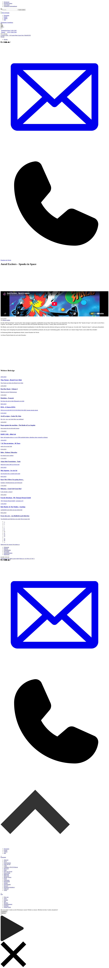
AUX (8, 32)
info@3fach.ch (20, 558)
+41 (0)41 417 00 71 (29, 558)
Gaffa (5, 865)
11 (4, 533)
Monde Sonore (7, 877)
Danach (3, 32)
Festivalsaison (7, 863)
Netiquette (6, 547)
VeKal (5, 890)
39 (4, 540)
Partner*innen (7, 907)
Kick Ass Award (8, 871)
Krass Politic (7, 873)
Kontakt (6, 900)
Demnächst (4, 30)
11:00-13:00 (13, 30)
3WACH (6, 860)
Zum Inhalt (6, 5)
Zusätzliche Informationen (10, 6)
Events (5, 17)
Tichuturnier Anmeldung (7, 22)
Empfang (6, 905)
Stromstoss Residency (9, 887)
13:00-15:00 (13, 32)
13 (4, 536)
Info (5, 19)
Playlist (6, 39)
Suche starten (22, 9)
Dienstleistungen (8, 904)
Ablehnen (3, 913)
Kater (8, 30)
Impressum (6, 554)
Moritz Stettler (6, 320)
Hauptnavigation (8, 3)
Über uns (6, 897)
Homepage (6, 2)
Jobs (5, 901)
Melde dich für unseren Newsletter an (10, 544)
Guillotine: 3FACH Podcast (11, 867)
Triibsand (6, 888)
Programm (6, 15)
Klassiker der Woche (6, 260)
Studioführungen (8, 553)
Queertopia (6, 880)
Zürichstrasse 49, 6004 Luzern (8, 558)
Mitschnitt (6, 874)
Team (5, 898)
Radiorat (6, 548)
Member (6, 903)
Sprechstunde (7, 884)
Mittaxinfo (6, 876)
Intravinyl (6, 868)
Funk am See (7, 864)
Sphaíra (6, 883)
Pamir (5, 878)
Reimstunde (7, 881)
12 (4, 534)
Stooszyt (6, 886)
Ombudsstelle (7, 550)
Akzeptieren (4, 911)
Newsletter (6, 551)
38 (4, 539)
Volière (5, 18)
